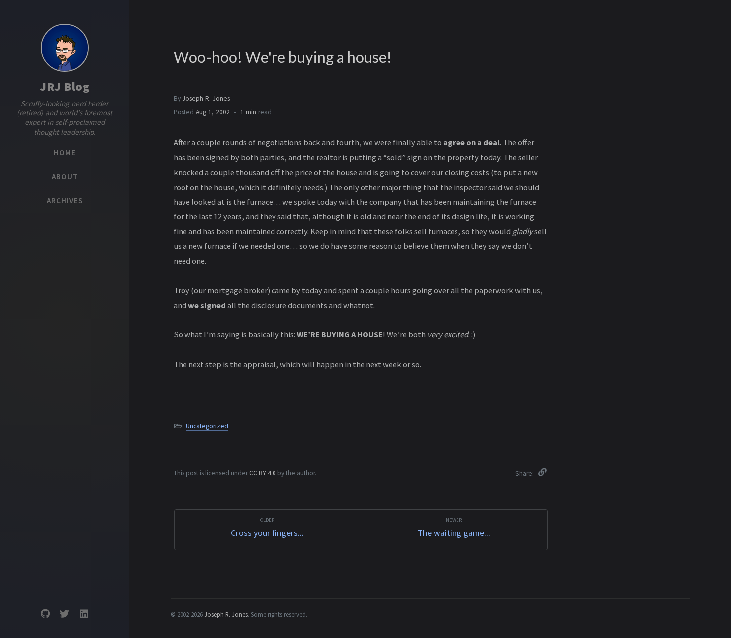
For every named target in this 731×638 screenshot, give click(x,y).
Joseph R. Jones (206, 98)
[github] (45, 614)
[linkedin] (83, 614)
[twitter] (64, 614)
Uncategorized (207, 426)
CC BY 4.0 (263, 473)
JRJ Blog (65, 86)
